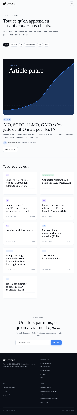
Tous (6, 44)
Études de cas (45, 367)
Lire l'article (10, 149)
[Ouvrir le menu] (72, 3)
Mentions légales (46, 388)
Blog (42, 378)
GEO (40, 44)
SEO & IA (14, 44)
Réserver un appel (9, 388)
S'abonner (56, 342)
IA (21, 44)
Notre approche (46, 363)
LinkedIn (6, 395)
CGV (42, 395)
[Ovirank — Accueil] (9, 3)
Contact (5, 391)
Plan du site (44, 402)
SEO (46, 44)
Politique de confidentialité (49, 391)
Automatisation (30, 44)
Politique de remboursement (49, 398)
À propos (43, 374)
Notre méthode (45, 370)
